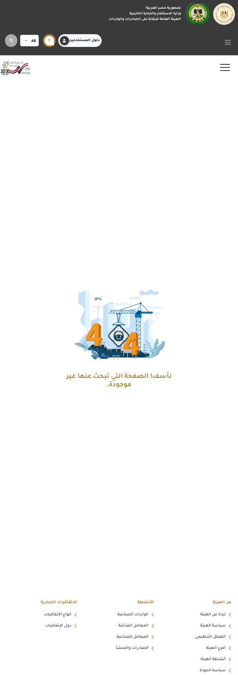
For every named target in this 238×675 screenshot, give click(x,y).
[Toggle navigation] (228, 42)
